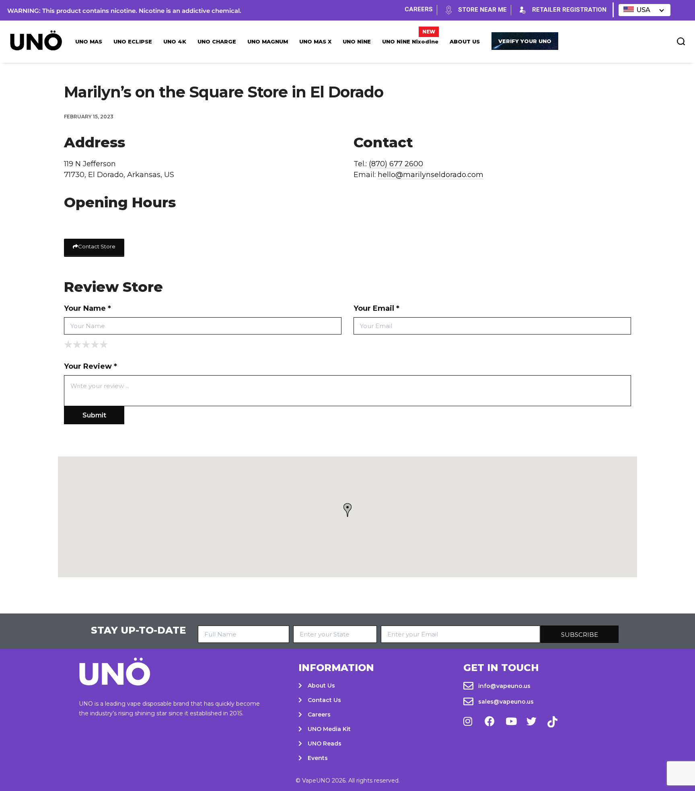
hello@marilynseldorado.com (430, 174)
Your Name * (87, 308)
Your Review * (90, 366)
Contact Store (96, 246)
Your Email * (376, 308)
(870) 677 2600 (396, 163)
